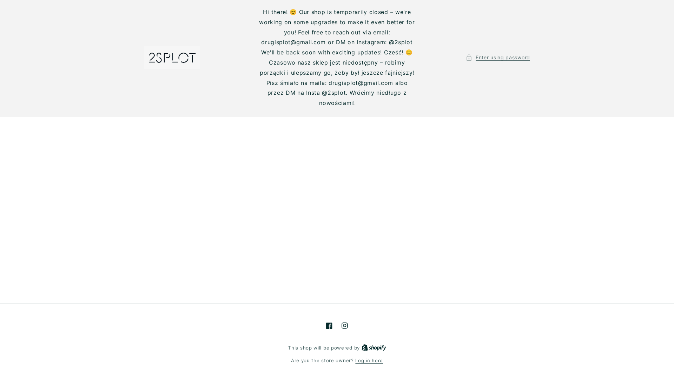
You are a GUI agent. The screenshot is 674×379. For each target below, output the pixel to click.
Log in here (369, 360)
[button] (498, 57)
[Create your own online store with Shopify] (374, 348)
